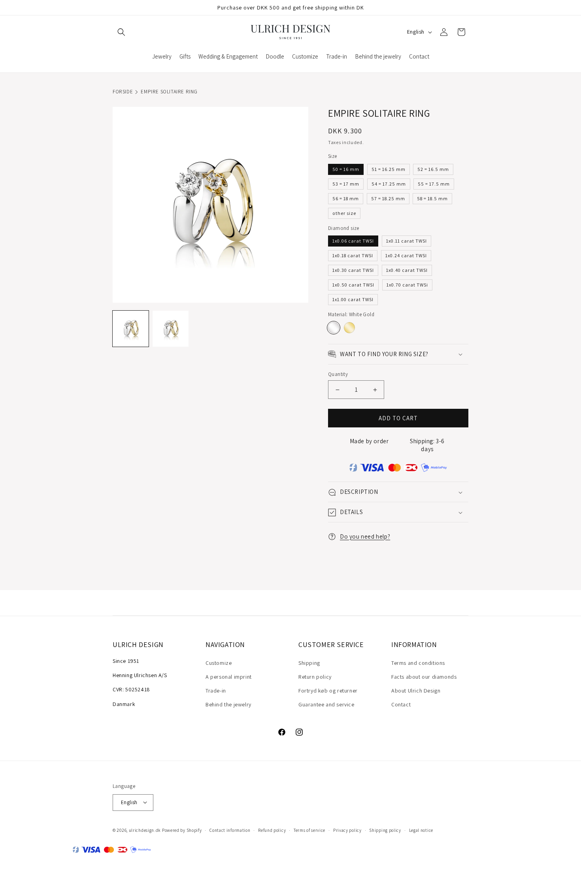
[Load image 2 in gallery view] (171, 329)
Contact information (229, 830)
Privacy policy (347, 830)
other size (344, 213)
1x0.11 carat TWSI (406, 241)
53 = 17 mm (345, 184)
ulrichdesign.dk (145, 830)
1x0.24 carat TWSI (406, 256)
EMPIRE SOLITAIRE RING (169, 91)
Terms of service (309, 830)
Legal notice (421, 830)
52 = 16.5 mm (433, 169)
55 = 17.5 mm (434, 184)
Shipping (309, 662)
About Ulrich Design (415, 690)
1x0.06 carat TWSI (353, 241)
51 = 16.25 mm (389, 169)
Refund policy (272, 830)
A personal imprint (229, 676)
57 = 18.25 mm (388, 198)
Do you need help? (365, 536)
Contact (401, 704)
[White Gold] (333, 327)
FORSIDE (123, 91)
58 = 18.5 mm (432, 198)
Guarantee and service (326, 704)
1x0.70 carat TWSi (407, 285)
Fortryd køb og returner (328, 690)
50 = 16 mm (345, 169)
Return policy (315, 676)
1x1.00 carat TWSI (353, 300)
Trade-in (216, 690)
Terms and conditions (418, 662)
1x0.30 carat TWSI (353, 270)
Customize (219, 662)
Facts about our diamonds (423, 676)
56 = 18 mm (345, 198)
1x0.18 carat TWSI (352, 256)
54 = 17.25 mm (389, 184)
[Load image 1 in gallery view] (131, 329)
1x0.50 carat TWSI (353, 285)
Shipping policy (385, 830)
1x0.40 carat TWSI (407, 270)
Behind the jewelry (228, 704)
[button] (121, 32)
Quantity (338, 374)
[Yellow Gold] (349, 327)
